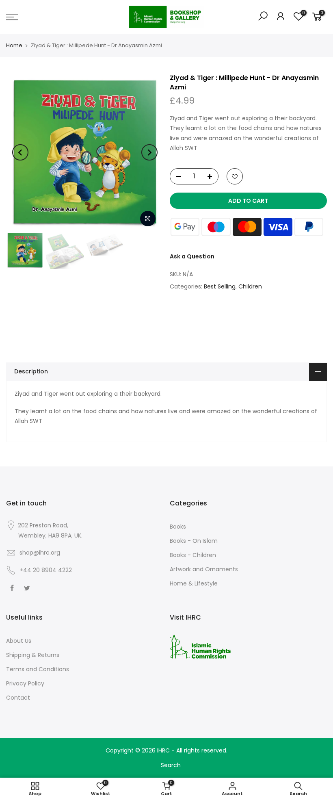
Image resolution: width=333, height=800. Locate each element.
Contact (18, 698)
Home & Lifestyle (194, 583)
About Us (18, 641)
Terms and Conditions (37, 669)
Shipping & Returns (32, 655)
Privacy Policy (25, 683)
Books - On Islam (194, 541)
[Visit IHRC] (200, 646)
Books (178, 526)
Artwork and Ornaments (204, 569)
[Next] (149, 152)
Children (250, 286)
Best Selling (220, 286)
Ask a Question (192, 256)
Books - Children (193, 555)
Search (171, 765)
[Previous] (20, 152)
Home (14, 45)
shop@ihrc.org (39, 553)
